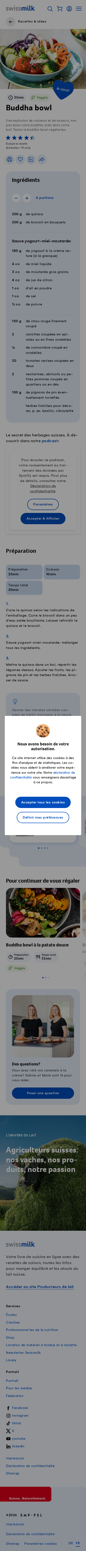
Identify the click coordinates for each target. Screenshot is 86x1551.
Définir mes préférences (43, 818)
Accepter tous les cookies (43, 802)
